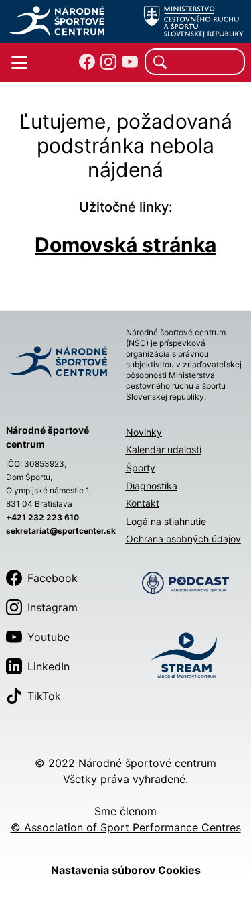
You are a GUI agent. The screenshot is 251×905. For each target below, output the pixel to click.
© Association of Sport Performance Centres (126, 827)
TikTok (44, 696)
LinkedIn (48, 666)
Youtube (48, 637)
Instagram (52, 607)
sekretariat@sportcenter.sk (61, 531)
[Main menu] (19, 63)
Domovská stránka (125, 245)
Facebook (52, 578)
